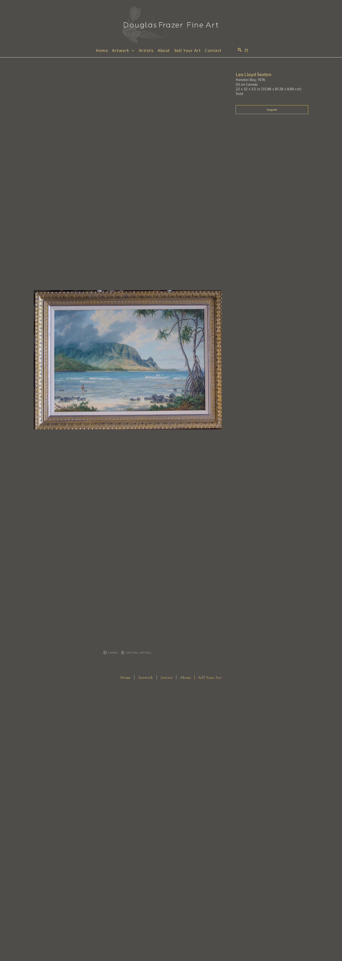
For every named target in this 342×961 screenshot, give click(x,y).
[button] (123, 50)
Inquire (272, 109)
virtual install (138, 652)
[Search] (239, 50)
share (112, 652)
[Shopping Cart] (246, 50)
